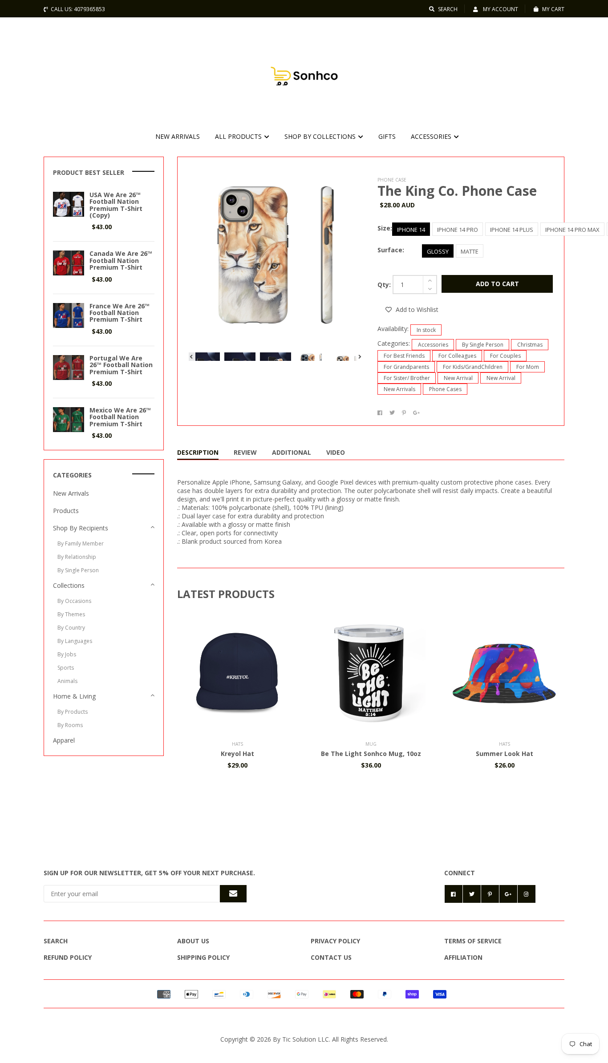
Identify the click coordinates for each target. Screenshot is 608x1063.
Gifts (387, 136)
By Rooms (70, 725)
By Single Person (482, 344)
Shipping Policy (203, 957)
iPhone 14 (411, 230)
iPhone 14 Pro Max (572, 230)
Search (448, 9)
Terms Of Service (473, 941)
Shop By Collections (320, 136)
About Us (193, 941)
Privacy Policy (335, 941)
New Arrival (458, 378)
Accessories (432, 136)
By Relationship (76, 557)
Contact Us (331, 957)
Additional (291, 452)
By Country (71, 627)
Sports (65, 667)
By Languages (74, 641)
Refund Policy (68, 957)
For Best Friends (404, 356)
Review (245, 452)
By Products (72, 711)
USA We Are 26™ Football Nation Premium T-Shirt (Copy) (115, 204)
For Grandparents (406, 367)
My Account (500, 9)
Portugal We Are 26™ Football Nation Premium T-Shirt (121, 365)
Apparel (64, 740)
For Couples (505, 356)
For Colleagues (457, 356)
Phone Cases (445, 389)
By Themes (71, 614)
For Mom (527, 367)
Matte (469, 251)
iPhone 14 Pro (457, 230)
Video (335, 452)
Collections (69, 585)
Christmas (530, 344)
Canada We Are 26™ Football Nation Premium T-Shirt (120, 260)
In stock (426, 330)
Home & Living (74, 696)
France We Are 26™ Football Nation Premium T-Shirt (119, 313)
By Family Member (80, 543)
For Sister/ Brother (407, 378)
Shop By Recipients (80, 528)
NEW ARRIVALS (177, 136)
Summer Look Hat (504, 753)
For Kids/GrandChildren (473, 367)
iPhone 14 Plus (511, 230)
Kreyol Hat (237, 753)
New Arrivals (399, 389)
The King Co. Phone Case (457, 191)
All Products (239, 136)
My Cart (553, 9)
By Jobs (66, 654)
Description (198, 452)
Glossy (438, 251)
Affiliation (463, 957)
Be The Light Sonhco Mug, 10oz (371, 753)
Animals (67, 681)
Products (66, 510)
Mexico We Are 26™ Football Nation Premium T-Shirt (120, 417)
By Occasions (74, 601)
